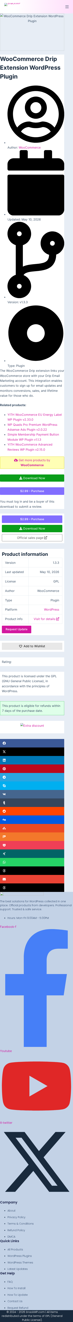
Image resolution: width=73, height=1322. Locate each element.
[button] (32, 743)
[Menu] (67, 6)
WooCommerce (30, 147)
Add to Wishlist (34, 646)
